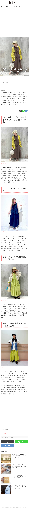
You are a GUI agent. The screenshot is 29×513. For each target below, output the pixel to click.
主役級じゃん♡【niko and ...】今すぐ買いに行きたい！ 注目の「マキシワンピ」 (14, 71)
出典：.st (3, 163)
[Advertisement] (14, 22)
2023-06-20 (5, 83)
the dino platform (16, 509)
